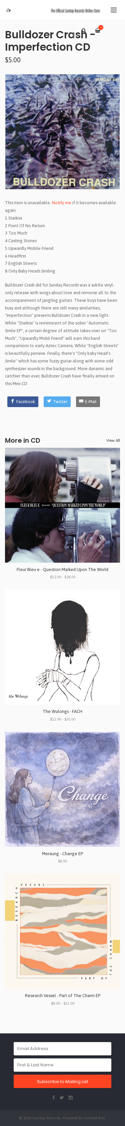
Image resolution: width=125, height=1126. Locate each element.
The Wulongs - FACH (62, 711)
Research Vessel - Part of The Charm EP (62, 995)
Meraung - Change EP (62, 853)
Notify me (61, 202)
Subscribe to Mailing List (62, 1081)
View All (113, 440)
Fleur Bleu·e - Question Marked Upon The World (62, 569)
